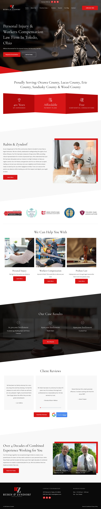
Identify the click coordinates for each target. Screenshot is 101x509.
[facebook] (52, 2)
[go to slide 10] (51, 407)
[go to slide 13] (55, 407)
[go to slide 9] (50, 407)
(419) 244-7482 (47, 494)
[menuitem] (27, 8)
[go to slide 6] (46, 407)
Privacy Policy (95, 506)
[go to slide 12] (54, 407)
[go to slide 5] (45, 407)
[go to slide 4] (44, 407)
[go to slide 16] (59, 407)
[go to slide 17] (60, 407)
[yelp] (55, 2)
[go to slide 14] (56, 407)
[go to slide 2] (41, 407)
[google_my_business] (58, 2)
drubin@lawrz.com (56, 494)
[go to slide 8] (49, 407)
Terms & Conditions (86, 506)
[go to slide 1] (40, 407)
